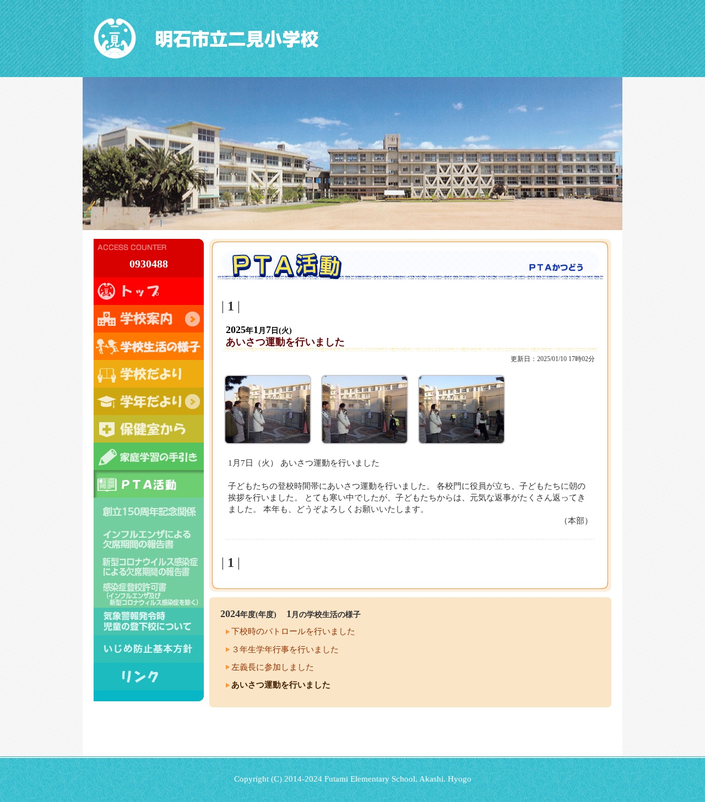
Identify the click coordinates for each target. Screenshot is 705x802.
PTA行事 (149, 484)
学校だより (149, 374)
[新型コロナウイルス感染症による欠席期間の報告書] (149, 566)
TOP (149, 291)
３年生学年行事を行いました (285, 649)
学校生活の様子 (149, 346)
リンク (149, 676)
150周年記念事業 (149, 511)
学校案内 (149, 318)
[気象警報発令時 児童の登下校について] (149, 621)
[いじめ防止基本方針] (149, 649)
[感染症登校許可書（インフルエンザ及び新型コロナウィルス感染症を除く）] (149, 594)
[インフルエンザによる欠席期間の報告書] (149, 539)
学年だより (149, 401)
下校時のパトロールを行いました (293, 631)
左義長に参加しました (272, 667)
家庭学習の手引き (149, 456)
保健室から (149, 429)
